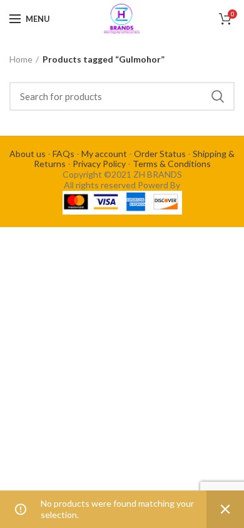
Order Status (160, 153)
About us (27, 153)
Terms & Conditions (172, 163)
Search (217, 96)
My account (104, 153)
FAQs (63, 153)
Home (21, 59)
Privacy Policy (99, 163)
